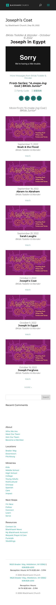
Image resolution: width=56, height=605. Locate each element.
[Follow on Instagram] (13, 548)
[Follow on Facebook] (8, 548)
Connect (10, 510)
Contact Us (11, 526)
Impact (9, 493)
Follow (9, 507)
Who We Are (12, 431)
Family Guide (23, 90)
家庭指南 (38, 90)
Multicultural (11, 482)
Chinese (9, 485)
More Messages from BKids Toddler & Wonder (28, 76)
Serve (8, 516)
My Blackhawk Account (17, 532)
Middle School (12, 470)
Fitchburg (10, 456)
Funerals (10, 538)
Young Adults (12, 479)
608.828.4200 (28, 567)
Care (8, 490)
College (9, 476)
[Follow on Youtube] (18, 548)
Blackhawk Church (17, 25)
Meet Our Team (13, 434)
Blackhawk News (14, 529)
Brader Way (11, 451)
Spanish (9, 487)
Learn (8, 513)
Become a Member (15, 440)
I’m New (9, 504)
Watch (27, 156)
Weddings (10, 541)
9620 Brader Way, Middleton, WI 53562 (28, 564)
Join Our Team (12, 437)
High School (11, 473)
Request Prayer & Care (16, 535)
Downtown (11, 454)
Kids (8, 467)
